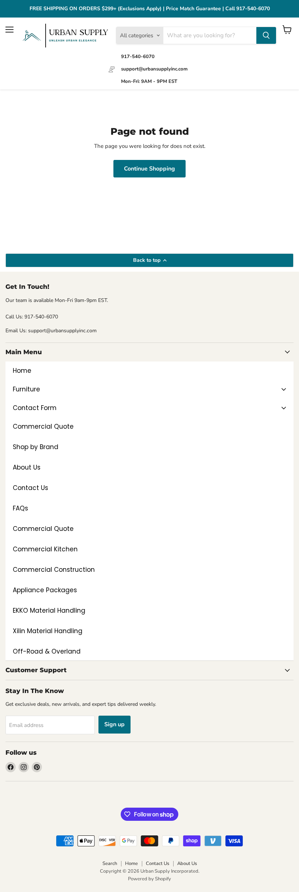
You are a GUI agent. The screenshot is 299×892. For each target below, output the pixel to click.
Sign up (114, 724)
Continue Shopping (149, 169)
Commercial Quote (43, 528)
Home (131, 863)
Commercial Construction (54, 569)
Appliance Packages (45, 590)
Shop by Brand (35, 447)
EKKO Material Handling (49, 610)
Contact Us (30, 487)
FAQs (20, 508)
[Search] (266, 35)
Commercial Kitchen (45, 549)
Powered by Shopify (149, 879)
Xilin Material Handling (47, 631)
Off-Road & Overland (47, 651)
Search (109, 863)
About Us (26, 467)
